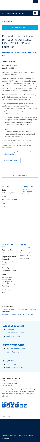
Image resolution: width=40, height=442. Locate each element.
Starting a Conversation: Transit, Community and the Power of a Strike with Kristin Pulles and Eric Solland (20, 309)
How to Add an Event (14, 352)
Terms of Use (21, 435)
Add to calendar (19, 175)
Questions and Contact (15, 333)
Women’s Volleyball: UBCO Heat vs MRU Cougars (20, 315)
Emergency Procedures (9, 435)
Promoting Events (12, 364)
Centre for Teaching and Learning (27, 192)
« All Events (7, 21)
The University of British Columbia (14, 4)
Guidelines (10, 329)
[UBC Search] (35, 2)
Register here (10, 160)
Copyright (30, 435)
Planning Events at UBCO (15, 368)
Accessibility (5, 438)
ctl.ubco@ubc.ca (10, 154)
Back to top (6, 416)
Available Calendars (13, 336)
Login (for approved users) (16, 348)
